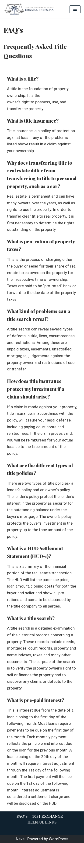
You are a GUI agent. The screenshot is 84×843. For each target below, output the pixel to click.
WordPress (58, 838)
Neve (20, 838)
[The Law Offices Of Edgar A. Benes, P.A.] (29, 9)
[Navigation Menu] (75, 9)
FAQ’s (22, 816)
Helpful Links (42, 822)
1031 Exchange (47, 816)
